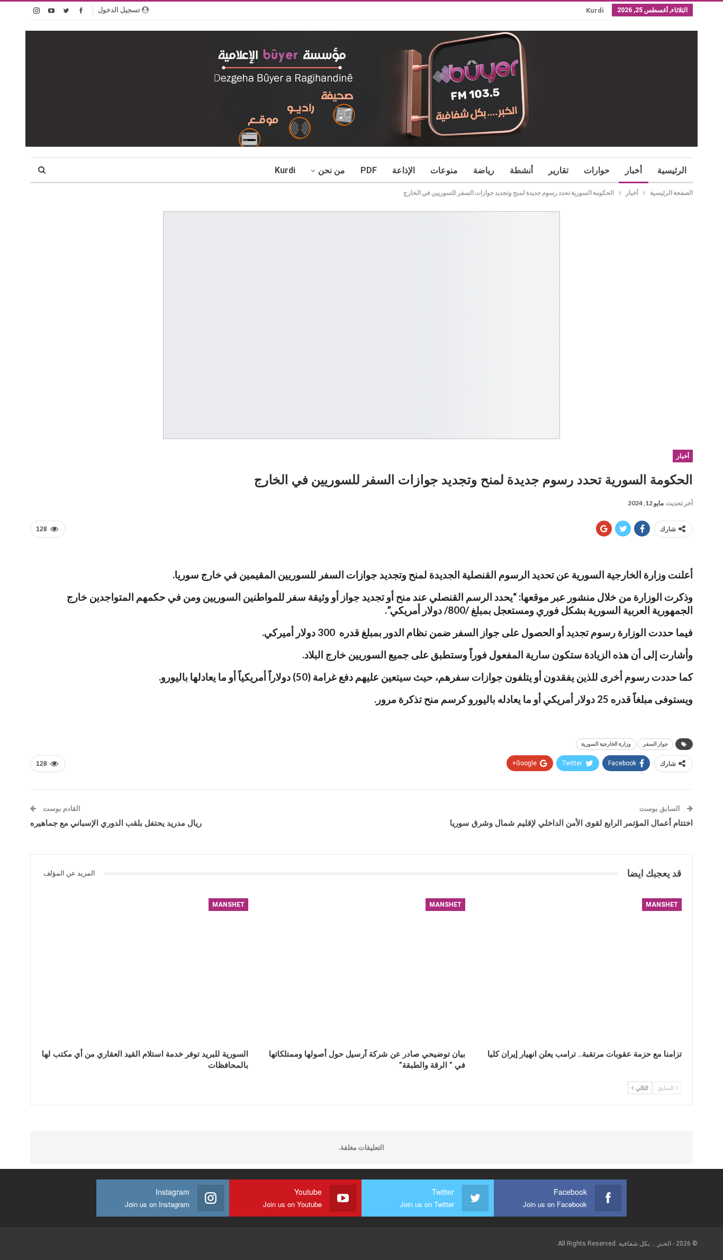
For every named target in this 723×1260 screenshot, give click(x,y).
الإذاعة (403, 170)
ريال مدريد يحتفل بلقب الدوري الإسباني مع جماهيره (116, 823)
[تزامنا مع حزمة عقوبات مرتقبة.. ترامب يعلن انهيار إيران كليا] (578, 970)
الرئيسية (671, 170)
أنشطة (521, 170)
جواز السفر (655, 744)
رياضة (483, 170)
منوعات (444, 170)
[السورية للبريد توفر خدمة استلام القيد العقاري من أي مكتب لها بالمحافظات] (144, 970)
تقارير (558, 170)
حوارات (597, 170)
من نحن (331, 170)
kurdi (595, 10)
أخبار (633, 170)
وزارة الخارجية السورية (606, 744)
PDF (368, 170)
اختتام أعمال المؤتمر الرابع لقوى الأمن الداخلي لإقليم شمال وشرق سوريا (571, 823)
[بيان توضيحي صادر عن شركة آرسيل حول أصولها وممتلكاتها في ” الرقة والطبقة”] (361, 970)
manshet (662, 904)
